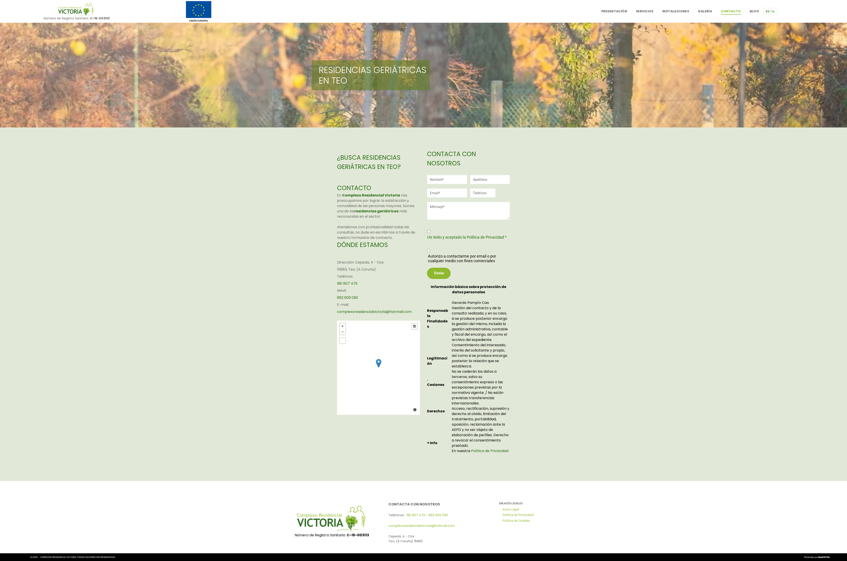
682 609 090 (347, 297)
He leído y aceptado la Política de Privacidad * (467, 237)
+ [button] (342, 326)
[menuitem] (614, 11)
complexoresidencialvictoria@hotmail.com (374, 311)
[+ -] (378, 368)
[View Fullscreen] (342, 341)
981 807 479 (347, 283)
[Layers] (414, 326)
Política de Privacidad (489, 450)
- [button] (342, 332)
